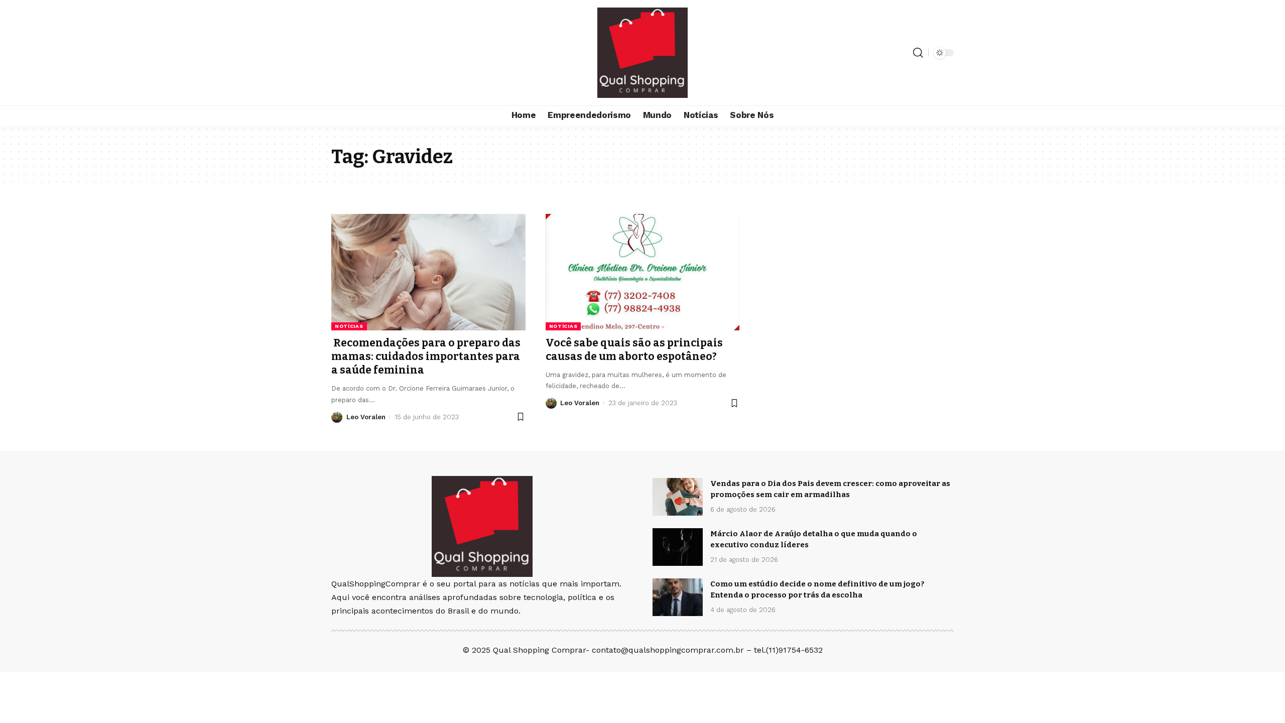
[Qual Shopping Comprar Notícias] (642, 53)
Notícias (349, 326)
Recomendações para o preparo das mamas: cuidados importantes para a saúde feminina (426, 356)
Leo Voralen (366, 417)
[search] (918, 52)
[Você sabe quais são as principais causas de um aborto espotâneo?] (643, 272)
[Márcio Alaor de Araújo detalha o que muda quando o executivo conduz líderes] (678, 547)
